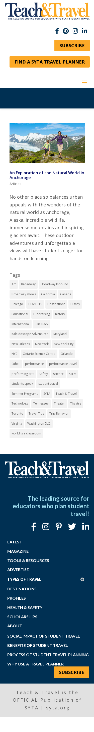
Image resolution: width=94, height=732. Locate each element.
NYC (15, 354)
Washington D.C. (39, 423)
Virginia (17, 423)
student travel (48, 383)
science (58, 374)
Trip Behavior (59, 413)
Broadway (28, 284)
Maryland (60, 334)
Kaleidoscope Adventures (30, 334)
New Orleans (21, 344)
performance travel (63, 364)
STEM (72, 374)
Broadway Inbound (54, 284)
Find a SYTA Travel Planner (50, 62)
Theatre (75, 403)
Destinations (56, 304)
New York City (63, 344)
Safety (43, 374)
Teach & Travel (66, 393)
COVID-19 (35, 304)
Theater (59, 403)
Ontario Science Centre (39, 354)
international (21, 324)
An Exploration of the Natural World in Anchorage (47, 175)
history (60, 314)
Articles (15, 183)
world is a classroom (26, 433)
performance (34, 364)
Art (14, 284)
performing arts (23, 374)
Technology (20, 403)
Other (16, 364)
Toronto (17, 413)
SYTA (46, 393)
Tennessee (41, 403)
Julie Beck (41, 324)
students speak (22, 383)
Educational (20, 314)
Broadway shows (24, 294)
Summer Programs (25, 393)
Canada (65, 294)
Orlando (67, 354)
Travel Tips (36, 413)
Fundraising (41, 314)
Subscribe (72, 45)
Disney (75, 304)
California (48, 294)
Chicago (17, 304)
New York (42, 344)
